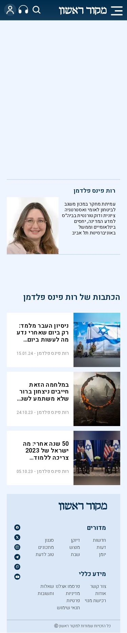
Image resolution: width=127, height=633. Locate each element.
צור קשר (98, 586)
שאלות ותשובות (46, 590)
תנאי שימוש (68, 607)
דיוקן (75, 540)
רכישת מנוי (95, 600)
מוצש (74, 547)
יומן (102, 554)
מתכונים (46, 547)
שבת (75, 554)
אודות (100, 593)
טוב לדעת (45, 554)
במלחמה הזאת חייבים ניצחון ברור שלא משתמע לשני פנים (44, 395)
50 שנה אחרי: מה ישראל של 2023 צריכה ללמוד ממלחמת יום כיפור (43, 454)
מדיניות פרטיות (73, 597)
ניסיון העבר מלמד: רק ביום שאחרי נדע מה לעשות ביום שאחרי (43, 336)
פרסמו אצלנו (68, 586)
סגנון (49, 540)
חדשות (99, 540)
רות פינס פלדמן (94, 190)
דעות (101, 547)
